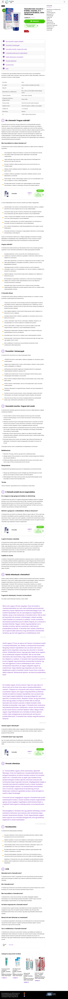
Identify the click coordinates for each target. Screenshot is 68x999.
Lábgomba (49, 22)
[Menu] (3, 2)
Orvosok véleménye (11, 61)
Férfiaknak (49, 15)
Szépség (48, 28)
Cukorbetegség (50, 12)
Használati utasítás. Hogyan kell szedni (16, 49)
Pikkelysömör (49, 27)
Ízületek (48, 20)
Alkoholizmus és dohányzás (53, 9)
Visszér (48, 30)
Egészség (49, 14)
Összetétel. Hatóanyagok (12, 45)
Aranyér (48, 11)
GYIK (7, 68)
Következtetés (10, 64)
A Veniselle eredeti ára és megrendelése (16, 53)
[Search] (64, 2)
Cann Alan (11, 944)
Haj (47, 19)
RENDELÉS (35, 21)
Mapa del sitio (15, 996)
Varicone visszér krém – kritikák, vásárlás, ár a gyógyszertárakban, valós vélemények (40, 975)
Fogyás (48, 17)
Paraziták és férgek (51, 25)
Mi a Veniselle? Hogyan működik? (15, 41)
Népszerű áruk (50, 23)
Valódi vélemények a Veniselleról (14, 57)
